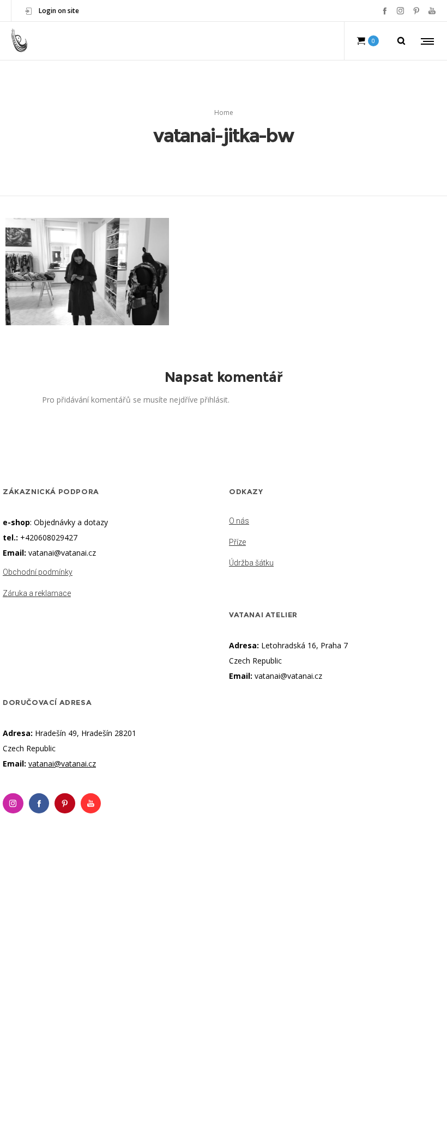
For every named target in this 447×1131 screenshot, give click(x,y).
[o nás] (336, 522)
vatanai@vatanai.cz (62, 553)
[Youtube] (91, 803)
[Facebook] (384, 11)
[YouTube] (432, 11)
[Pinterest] (416, 11)
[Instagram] (400, 11)
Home (223, 112)
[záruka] (110, 591)
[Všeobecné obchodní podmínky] (110, 573)
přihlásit (214, 399)
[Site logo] (19, 41)
